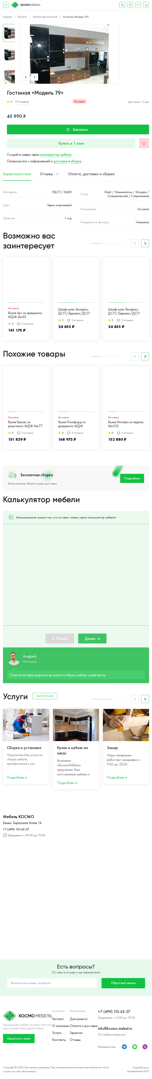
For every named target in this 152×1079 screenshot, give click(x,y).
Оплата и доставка (84, 1025)
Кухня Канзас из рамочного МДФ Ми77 (25, 424)
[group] (69, 54)
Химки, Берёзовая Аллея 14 (22, 822)
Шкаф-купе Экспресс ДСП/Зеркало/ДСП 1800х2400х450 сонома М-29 (124, 311)
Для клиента (78, 1018)
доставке (60, 161)
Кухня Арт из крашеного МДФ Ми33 (25, 315)
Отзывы (75, 1039)
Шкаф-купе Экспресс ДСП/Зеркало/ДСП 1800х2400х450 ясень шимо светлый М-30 (74, 311)
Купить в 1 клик (71, 143)
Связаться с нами (18, 1038)
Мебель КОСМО (18, 816)
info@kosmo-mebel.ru (115, 1028)
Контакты (59, 1039)
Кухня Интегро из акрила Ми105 (125, 424)
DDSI (146, 1071)
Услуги (56, 1032)
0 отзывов (22, 101)
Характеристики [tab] (17, 173)
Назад (62, 638)
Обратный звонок (123, 983)
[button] (25, 77)
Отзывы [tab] (49, 173)
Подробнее (132, 478)
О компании (60, 1025)
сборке (76, 161)
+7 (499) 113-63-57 (16, 829)
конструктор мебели (55, 154)
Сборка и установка (24, 747)
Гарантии (76, 1032)
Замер (112, 747)
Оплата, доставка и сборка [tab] (91, 173)
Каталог (58, 1018)
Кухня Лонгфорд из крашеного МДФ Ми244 (72, 424)
